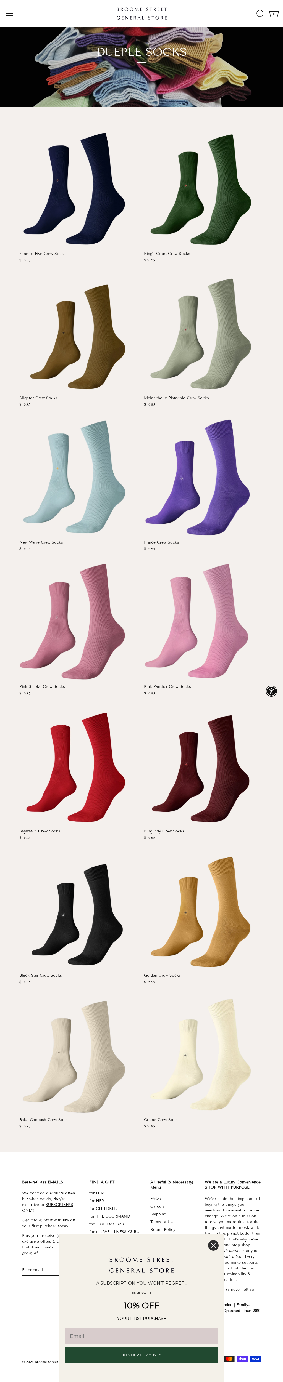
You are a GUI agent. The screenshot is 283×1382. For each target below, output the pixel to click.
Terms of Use (162, 1221)
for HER (96, 1201)
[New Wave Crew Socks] (78, 477)
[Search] (260, 14)
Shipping (158, 1214)
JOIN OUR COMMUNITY (141, 1355)
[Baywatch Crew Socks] (78, 766)
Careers (157, 1206)
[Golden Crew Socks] (203, 910)
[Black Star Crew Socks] (78, 910)
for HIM (97, 1193)
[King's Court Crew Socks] (203, 188)
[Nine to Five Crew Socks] (78, 188)
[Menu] (10, 13)
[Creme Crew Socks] (203, 1054)
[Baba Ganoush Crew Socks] (78, 1054)
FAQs (155, 1198)
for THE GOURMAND (109, 1216)
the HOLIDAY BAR (106, 1224)
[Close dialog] (213, 1245)
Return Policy (162, 1229)
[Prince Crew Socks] (203, 477)
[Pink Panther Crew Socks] (203, 621)
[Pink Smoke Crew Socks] (78, 621)
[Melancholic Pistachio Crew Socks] (203, 332)
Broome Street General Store (58, 1362)
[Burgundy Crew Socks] (203, 766)
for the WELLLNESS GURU (114, 1231)
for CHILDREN (103, 1208)
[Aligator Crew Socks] (78, 332)
